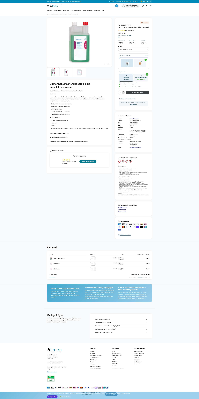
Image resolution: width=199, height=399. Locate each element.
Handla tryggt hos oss (125, 234)
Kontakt (112, 1)
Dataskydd (92, 364)
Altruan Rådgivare (87, 10)
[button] (48, 6)
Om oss (92, 361)
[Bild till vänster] (105, 64)
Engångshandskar (138, 351)
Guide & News (93, 359)
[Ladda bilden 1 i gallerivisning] (53, 72)
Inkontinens (137, 359)
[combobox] (90, 6)
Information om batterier (118, 368)
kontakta (92, 351)
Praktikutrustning (138, 361)
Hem (49, 14)
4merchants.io (61, 393)
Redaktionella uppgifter (95, 366)
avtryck (114, 357)
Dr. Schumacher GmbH (124, 22)
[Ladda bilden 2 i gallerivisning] (66, 72)
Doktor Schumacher (134, 118)
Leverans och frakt (94, 357)
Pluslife (49, 10)
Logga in (136, 1)
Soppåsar (136, 357)
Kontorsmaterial (138, 364)
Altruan (51, 393)
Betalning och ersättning (96, 355)
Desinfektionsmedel (139, 353)
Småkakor (114, 365)
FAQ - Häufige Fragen (95, 368)
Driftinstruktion (122, 211)
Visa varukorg (52, 277)
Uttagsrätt (114, 361)
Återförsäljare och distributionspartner (117, 354)
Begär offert (133, 104)
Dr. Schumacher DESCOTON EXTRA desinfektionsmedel (65, 14)
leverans (140, 277)
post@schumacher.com (135, 147)
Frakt (119, 37)
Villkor (113, 359)
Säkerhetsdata (122, 209)
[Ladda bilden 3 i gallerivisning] (79, 72)
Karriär (113, 351)
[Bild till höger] (109, 64)
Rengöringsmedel (138, 355)
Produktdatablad (122, 207)
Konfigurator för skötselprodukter (124, 1)
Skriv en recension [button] (88, 161)
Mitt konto (92, 353)
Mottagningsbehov (75, 10)
